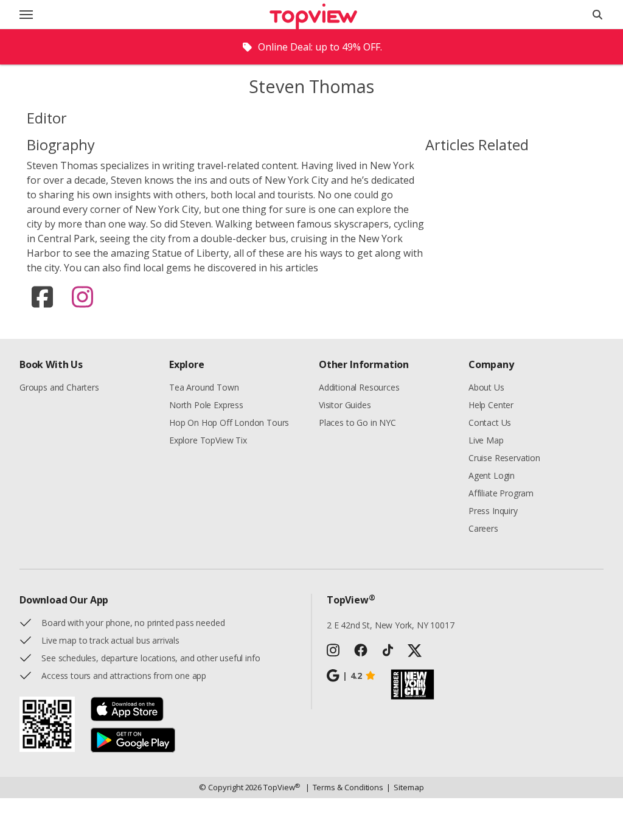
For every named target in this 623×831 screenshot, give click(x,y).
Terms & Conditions (344, 787)
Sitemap (404, 787)
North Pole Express (206, 405)
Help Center (490, 405)
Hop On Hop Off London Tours (229, 422)
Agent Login (491, 475)
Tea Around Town (203, 387)
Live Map (486, 440)
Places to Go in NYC (357, 422)
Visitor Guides (345, 405)
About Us (486, 387)
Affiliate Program (501, 493)
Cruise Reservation (504, 458)
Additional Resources (359, 387)
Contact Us (489, 422)
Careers (483, 528)
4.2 (352, 675)
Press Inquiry (493, 510)
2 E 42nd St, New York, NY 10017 (390, 625)
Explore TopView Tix (208, 440)
